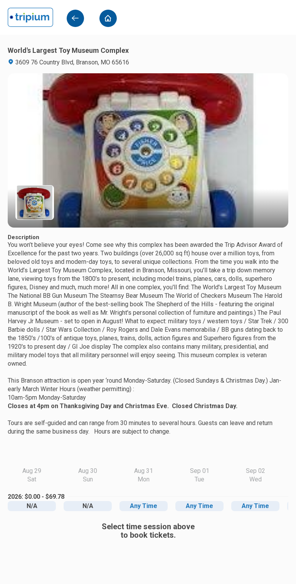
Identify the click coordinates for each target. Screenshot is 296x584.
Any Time (143, 506)
